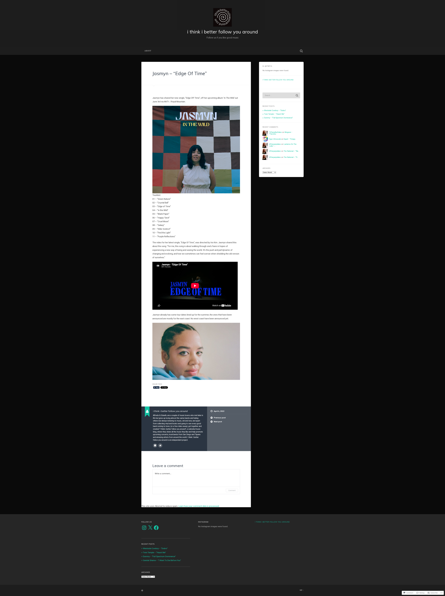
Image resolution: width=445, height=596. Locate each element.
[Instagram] (144, 527)
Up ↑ (302, 590)
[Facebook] (156, 527)
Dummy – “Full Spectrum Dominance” (278, 118)
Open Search (301, 51)
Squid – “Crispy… (290, 139)
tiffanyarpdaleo (275, 144)
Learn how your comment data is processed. (198, 506)
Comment (232, 490)
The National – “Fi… (291, 157)
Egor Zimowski (275, 139)
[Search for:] (281, 95)
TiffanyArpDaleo (275, 132)
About (148, 51)
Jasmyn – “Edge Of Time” (179, 73)
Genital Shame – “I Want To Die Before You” (162, 560)
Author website (160, 445)
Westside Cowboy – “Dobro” (275, 110)
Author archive (155, 445)
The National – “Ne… (291, 151)
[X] (150, 527)
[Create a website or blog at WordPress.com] (142, 590)
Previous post (220, 418)
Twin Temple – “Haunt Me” (274, 114)
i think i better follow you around (222, 32)
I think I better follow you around (278, 80)
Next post (218, 422)
